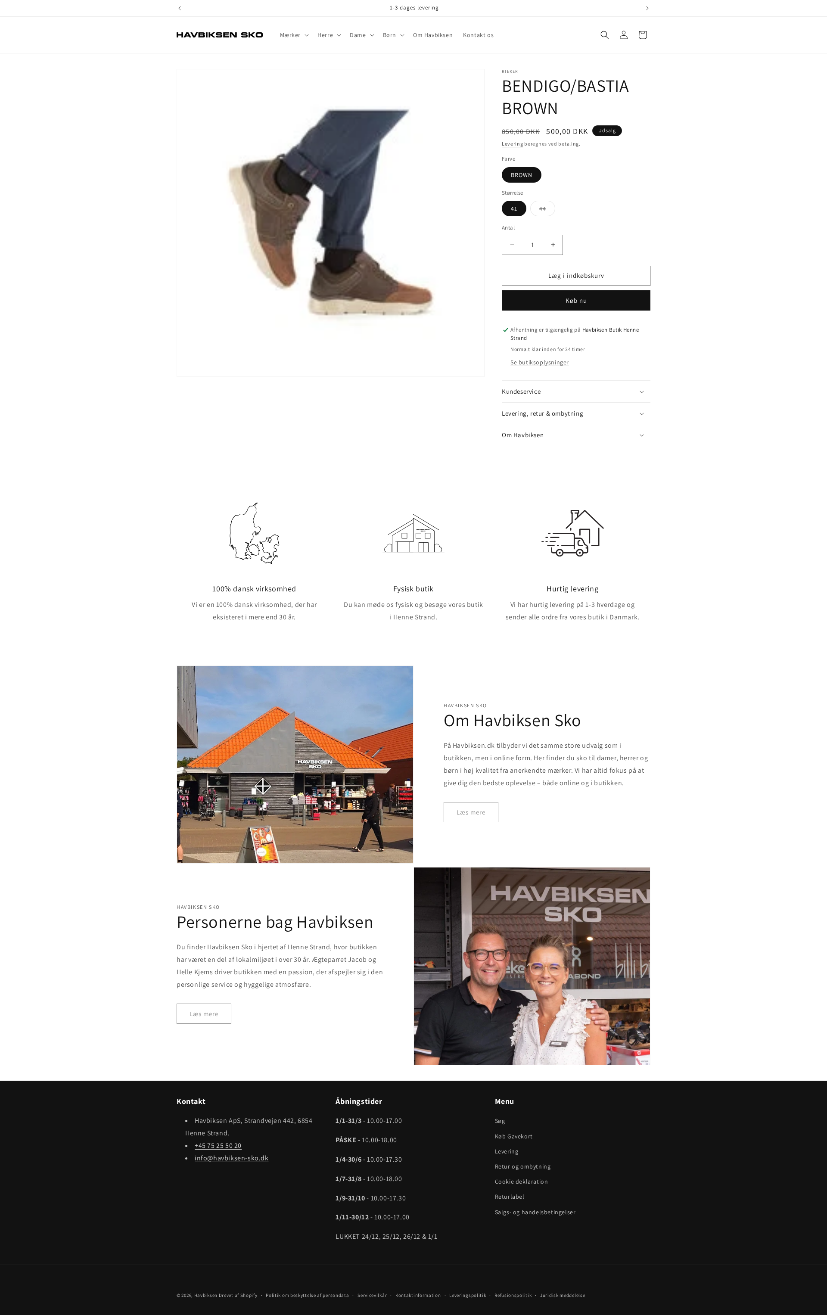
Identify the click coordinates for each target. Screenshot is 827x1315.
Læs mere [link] (471, 812)
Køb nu (576, 300)
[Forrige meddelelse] (179, 8)
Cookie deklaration (521, 1181)
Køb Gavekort (514, 1136)
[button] (294, 35)
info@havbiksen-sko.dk (232, 1158)
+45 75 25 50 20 (218, 1145)
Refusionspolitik (513, 1295)
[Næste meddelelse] (647, 8)
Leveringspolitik (467, 1295)
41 (514, 208)
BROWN (521, 175)
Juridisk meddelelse (562, 1295)
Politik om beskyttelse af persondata (307, 1295)
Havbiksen (206, 1295)
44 (547, 210)
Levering (512, 143)
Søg (500, 1121)
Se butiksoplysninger (539, 362)
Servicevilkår (372, 1295)
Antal (508, 227)
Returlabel (510, 1196)
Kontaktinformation (418, 1295)
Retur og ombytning (523, 1166)
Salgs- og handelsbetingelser (535, 1212)
